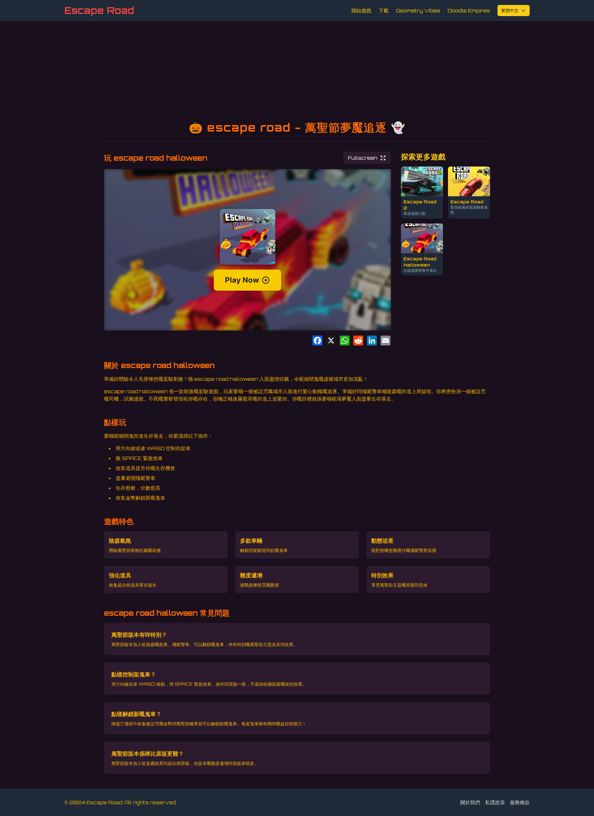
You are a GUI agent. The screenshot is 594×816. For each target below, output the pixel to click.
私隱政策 (495, 802)
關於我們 (470, 802)
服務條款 (520, 802)
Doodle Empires (469, 10)
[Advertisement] (297, 67)
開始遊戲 (361, 10)
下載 (384, 10)
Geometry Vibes (418, 10)
